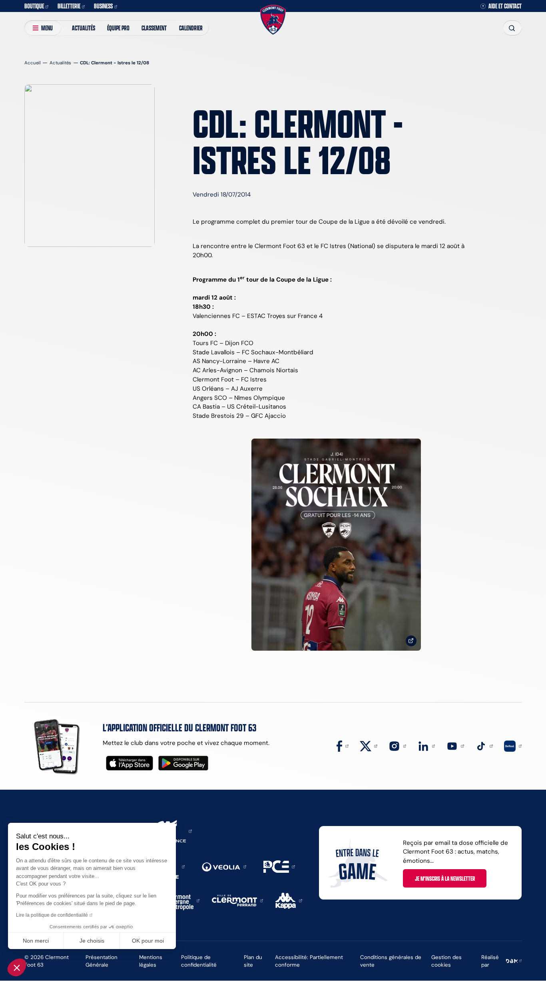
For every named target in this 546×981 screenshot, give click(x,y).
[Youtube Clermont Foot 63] (455, 745)
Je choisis (92, 940)
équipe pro (118, 27)
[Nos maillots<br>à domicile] (336, 545)
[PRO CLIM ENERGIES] (279, 866)
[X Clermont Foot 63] (368, 745)
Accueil (32, 63)
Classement (154, 27)
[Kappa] (288, 900)
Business (103, 5)
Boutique (34, 5)
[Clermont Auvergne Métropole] (180, 900)
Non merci (36, 940)
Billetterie (69, 5)
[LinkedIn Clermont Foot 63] (426, 745)
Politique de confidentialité (199, 961)
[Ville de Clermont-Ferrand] (237, 900)
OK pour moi (148, 940)
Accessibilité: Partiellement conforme (309, 961)
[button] (16, 967)
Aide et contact (505, 6)
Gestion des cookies (446, 961)
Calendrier (191, 27)
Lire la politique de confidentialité (52, 915)
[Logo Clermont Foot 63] (273, 20)
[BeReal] (513, 745)
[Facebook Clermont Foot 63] (343, 745)
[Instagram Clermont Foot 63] (397, 745)
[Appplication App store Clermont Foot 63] (129, 763)
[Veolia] (224, 866)
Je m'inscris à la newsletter (445, 878)
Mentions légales (150, 961)
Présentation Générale (102, 961)
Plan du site (253, 961)
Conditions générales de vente (390, 961)
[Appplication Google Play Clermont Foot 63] (183, 763)
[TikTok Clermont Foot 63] (484, 745)
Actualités (83, 27)
